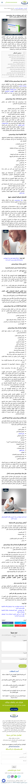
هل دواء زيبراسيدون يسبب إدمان (17, 69)
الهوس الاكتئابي (9, 91)
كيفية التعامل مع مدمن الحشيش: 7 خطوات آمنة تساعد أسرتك (14, 697)
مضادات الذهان (22, 86)
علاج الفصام (13, 89)
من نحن (24, 780)
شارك (7, 623)
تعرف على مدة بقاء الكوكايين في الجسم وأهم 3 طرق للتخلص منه (14, 691)
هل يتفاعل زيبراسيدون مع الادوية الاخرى (15, 67)
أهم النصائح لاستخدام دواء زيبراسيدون (15, 73)
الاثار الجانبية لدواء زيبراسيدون (17, 58)
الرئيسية (25, 8)
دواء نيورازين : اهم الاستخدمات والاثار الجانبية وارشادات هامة (13, 611)
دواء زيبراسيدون (19, 200)
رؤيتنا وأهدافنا (6, 780)
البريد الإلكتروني (23, 658)
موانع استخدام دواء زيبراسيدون (17, 65)
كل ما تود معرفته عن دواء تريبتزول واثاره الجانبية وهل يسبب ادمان (13, 607)
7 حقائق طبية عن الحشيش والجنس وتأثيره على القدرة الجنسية (14, 686)
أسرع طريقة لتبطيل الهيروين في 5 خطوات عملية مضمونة (14, 675)
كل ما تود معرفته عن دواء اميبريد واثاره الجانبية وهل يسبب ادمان (14, 518)
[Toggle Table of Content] (23, 53)
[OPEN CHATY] (3, 780)
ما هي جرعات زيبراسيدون (18, 62)
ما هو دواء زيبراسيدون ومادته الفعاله (16, 55)
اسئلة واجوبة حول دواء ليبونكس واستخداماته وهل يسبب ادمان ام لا (13, 259)
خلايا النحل (21, 193)
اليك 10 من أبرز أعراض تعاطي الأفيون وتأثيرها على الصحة (14, 681)
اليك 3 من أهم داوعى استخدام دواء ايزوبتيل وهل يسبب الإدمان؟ (13, 615)
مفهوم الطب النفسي (19, 8)
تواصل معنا (14, 709)
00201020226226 (12, 2)
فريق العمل (17, 781)
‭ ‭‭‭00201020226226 (14, 746)
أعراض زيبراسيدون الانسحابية (17, 71)
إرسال (14, 767)
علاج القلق (21, 450)
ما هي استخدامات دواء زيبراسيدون (16, 57)
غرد (20, 623)
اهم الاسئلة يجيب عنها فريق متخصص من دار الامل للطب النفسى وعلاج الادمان (12, 75)
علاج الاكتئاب (21, 433)
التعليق (25, 640)
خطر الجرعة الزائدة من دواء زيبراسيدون (16, 64)
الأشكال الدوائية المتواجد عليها (17, 60)
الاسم (25, 652)
